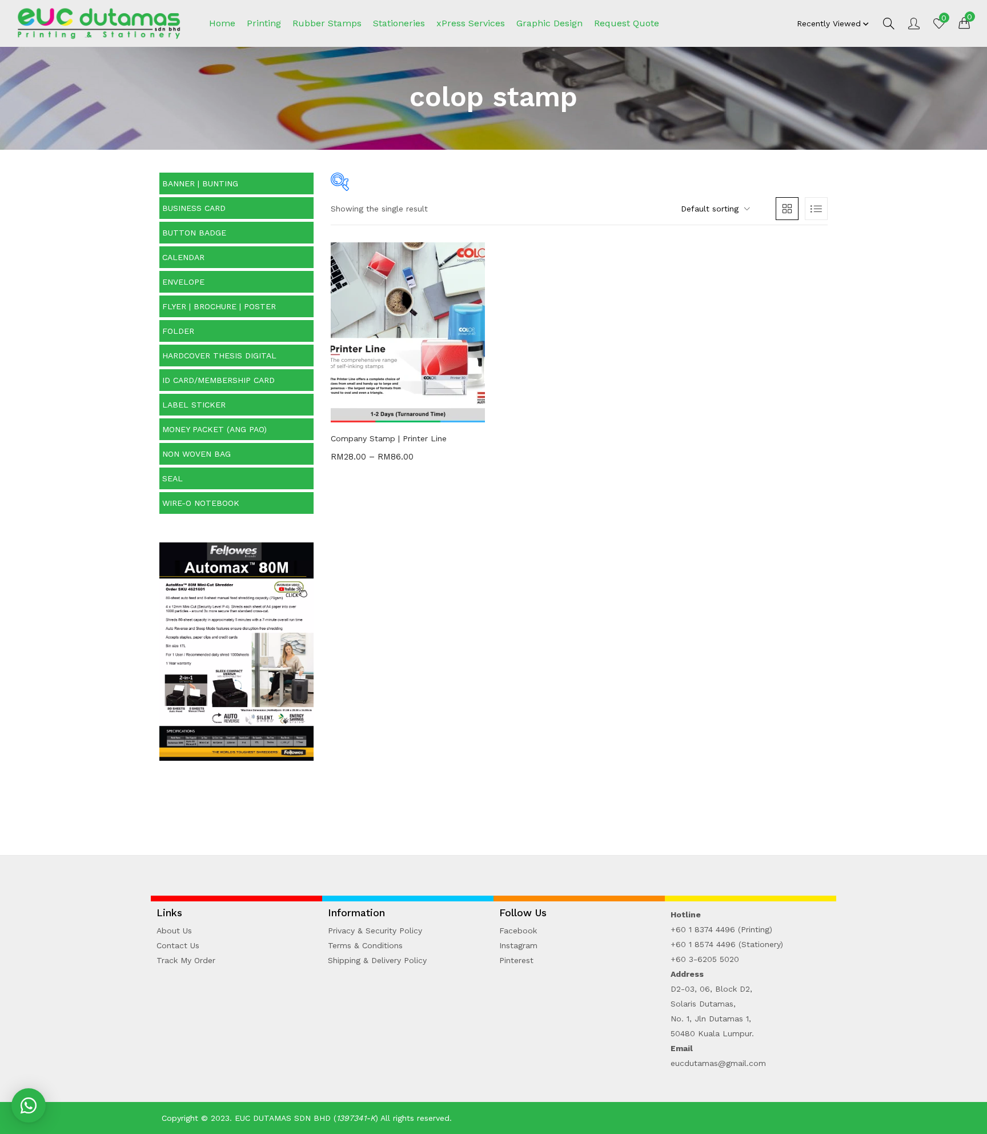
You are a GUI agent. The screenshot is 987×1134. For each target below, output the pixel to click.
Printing (264, 23)
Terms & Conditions (365, 945)
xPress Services (470, 23)
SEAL (172, 478)
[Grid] (787, 208)
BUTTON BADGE (194, 232)
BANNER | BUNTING (200, 183)
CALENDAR (183, 257)
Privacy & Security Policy (375, 930)
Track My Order (186, 960)
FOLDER (178, 331)
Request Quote (626, 23)
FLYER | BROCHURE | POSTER (219, 306)
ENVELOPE (183, 281)
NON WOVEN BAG (196, 453)
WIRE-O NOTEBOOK (200, 503)
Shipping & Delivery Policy (377, 960)
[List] (816, 208)
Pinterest (516, 960)
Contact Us (178, 945)
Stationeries (399, 23)
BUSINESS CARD (194, 208)
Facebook (518, 930)
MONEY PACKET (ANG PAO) (214, 429)
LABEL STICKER (194, 404)
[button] (964, 22)
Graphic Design (549, 23)
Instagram (518, 945)
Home (222, 23)
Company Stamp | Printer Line (389, 438)
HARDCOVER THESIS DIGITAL (219, 355)
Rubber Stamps (327, 23)
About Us (174, 930)
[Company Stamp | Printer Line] (408, 331)
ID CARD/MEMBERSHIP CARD (218, 380)
